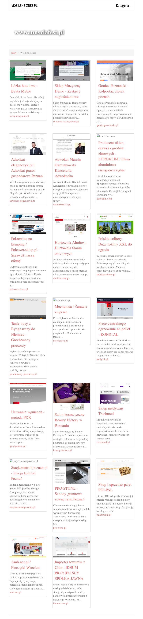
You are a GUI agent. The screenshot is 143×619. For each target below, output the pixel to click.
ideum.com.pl (60, 603)
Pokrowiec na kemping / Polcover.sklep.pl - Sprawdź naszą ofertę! (25, 249)
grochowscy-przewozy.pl (23, 374)
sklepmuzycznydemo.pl (66, 121)
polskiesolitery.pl (106, 274)
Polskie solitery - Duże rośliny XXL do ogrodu (115, 244)
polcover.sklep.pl (19, 289)
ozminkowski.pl (61, 204)
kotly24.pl (102, 359)
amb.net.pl (15, 592)
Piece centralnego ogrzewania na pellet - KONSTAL (114, 329)
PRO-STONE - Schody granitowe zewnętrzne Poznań (69, 494)
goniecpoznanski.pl (107, 125)
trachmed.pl (103, 442)
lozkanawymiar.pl (19, 116)
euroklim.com (104, 198)
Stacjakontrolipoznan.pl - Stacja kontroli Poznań (29, 473)
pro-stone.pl (59, 527)
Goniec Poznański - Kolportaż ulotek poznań (113, 91)
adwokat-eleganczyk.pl (22, 200)
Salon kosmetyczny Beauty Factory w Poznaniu (69, 420)
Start (13, 52)
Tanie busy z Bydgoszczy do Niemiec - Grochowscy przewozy (23, 334)
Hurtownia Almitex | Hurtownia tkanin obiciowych (70, 248)
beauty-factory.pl (62, 450)
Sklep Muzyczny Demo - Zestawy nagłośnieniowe (68, 91)
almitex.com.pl (61, 278)
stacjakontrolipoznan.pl (22, 507)
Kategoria (123, 5)
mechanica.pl (60, 340)
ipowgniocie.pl (17, 446)
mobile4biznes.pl (24, 5)
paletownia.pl (104, 514)
